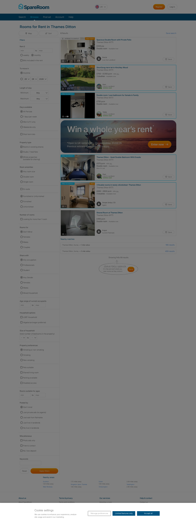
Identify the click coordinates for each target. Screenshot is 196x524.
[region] (98, 513)
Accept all (148, 513)
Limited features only (124, 513)
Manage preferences (99, 513)
